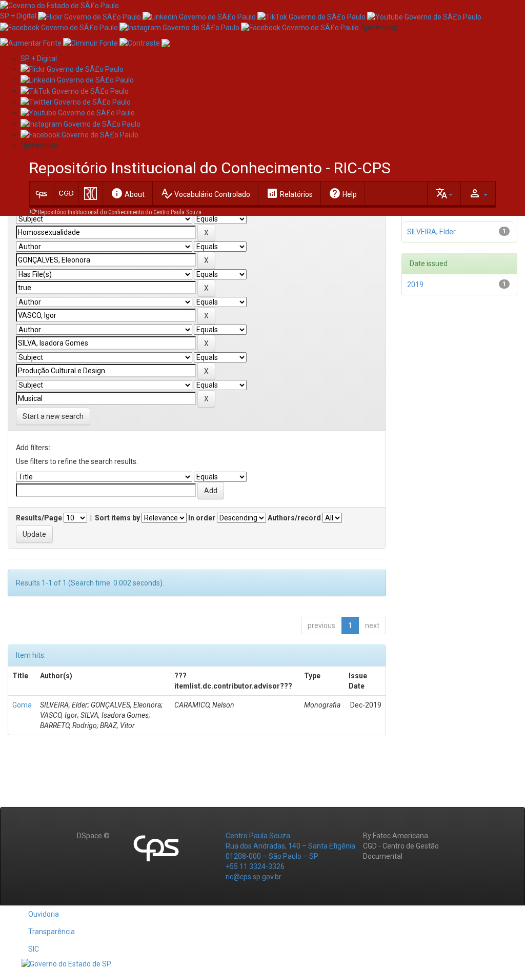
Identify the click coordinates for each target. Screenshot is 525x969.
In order (201, 518)
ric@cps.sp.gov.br (253, 877)
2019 (415, 284)
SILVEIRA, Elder (431, 232)
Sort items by (117, 518)
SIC (33, 949)
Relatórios (289, 193)
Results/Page (39, 518)
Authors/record (294, 518)
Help (343, 193)
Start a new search (53, 416)
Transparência (51, 931)
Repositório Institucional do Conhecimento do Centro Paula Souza (119, 212)
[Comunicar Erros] (165, 42)
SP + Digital (18, 16)
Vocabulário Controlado (205, 193)
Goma (22, 705)
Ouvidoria (43, 914)
